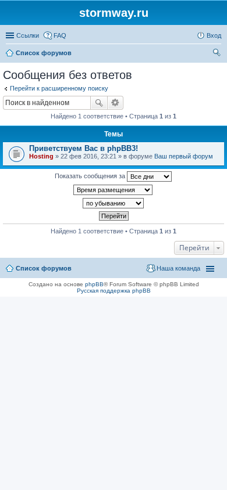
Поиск (99, 103)
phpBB (94, 284)
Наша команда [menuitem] (178, 268)
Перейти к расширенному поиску (59, 88)
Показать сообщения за (91, 175)
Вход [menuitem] (214, 35)
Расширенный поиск (115, 103)
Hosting (41, 156)
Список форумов (44, 268)
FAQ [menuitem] (60, 35)
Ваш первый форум (183, 156)
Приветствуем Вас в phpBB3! (83, 148)
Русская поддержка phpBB (114, 290)
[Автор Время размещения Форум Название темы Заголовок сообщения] (113, 190)
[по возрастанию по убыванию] (113, 203)
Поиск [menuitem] (217, 54)
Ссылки (27, 35)
